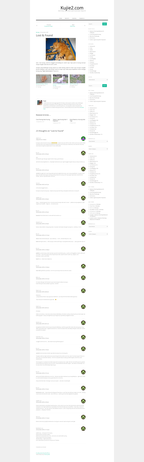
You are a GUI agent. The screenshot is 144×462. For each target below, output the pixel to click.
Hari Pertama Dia (74, 84)
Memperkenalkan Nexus (42, 84)
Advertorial (92, 46)
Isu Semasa (92, 55)
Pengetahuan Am (94, 64)
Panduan (92, 62)
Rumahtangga (93, 71)
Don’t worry (92, 38)
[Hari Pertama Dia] (77, 78)
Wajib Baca (82, 18)
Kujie (44, 101)
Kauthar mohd (93, 218)
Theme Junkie (47, 454)
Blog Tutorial (92, 51)
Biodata (67, 18)
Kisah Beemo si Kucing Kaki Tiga (77, 120)
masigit (91, 215)
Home (60, 18)
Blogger (91, 53)
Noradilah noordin (94, 209)
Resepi (91, 69)
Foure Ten (92, 206)
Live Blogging (93, 58)
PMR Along (72, 26)
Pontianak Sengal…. (48, 26)
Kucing (37, 32)
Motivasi (92, 60)
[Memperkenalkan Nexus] (43, 78)
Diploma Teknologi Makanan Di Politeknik (98, 218)
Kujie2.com (72, 8)
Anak (91, 48)
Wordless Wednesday (95, 72)
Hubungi (74, 18)
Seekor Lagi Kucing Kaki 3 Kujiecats (60, 120)
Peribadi (92, 67)
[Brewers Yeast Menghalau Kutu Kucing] (60, 78)
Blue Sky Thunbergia (94, 36)
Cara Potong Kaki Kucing (43, 119)
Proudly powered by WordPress (43, 453)
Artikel (91, 49)
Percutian (92, 65)
